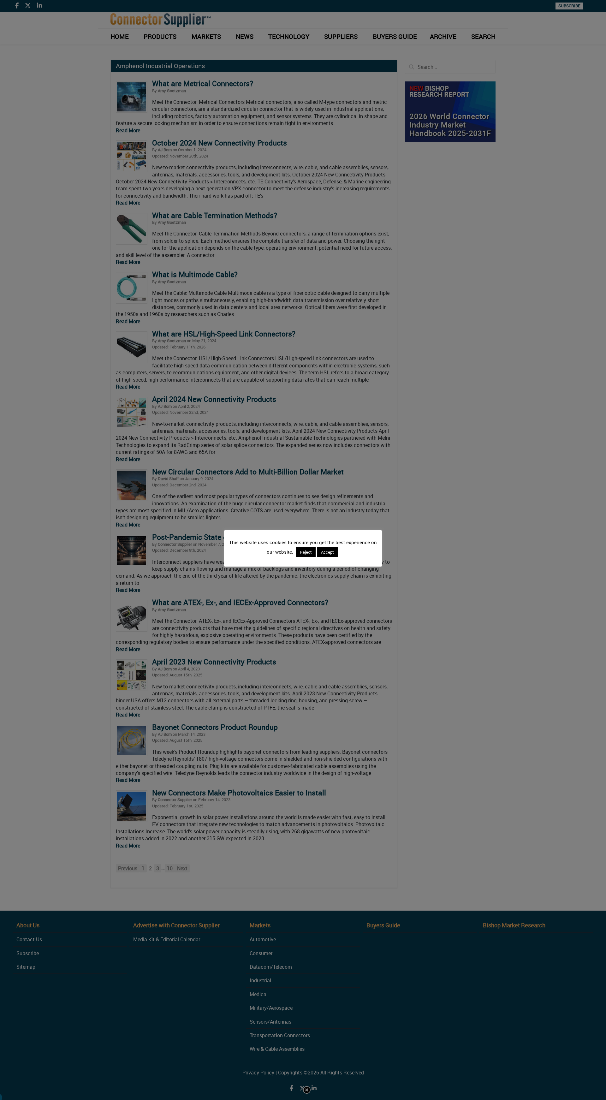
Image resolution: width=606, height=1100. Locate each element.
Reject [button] (306, 552)
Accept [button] (327, 552)
